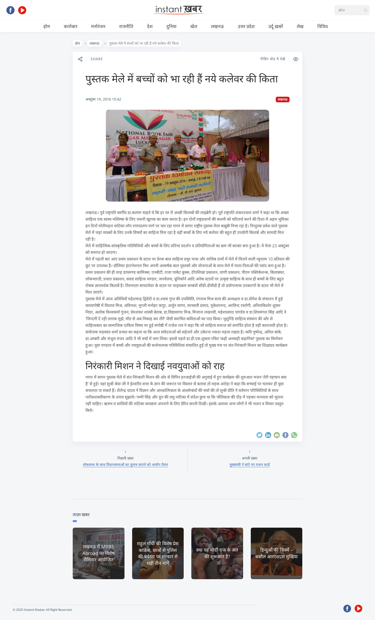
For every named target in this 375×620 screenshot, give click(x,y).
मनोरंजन (98, 26)
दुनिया (171, 26)
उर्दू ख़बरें (275, 26)
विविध (322, 26)
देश (150, 26)
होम (46, 26)
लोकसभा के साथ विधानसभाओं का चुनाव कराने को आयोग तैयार (125, 464)
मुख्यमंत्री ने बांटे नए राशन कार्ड (250, 464)
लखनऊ (217, 26)
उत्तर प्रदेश (246, 26)
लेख (300, 26)
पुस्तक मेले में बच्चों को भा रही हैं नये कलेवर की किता (181, 78)
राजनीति (126, 26)
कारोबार (70, 26)
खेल (193, 26)
